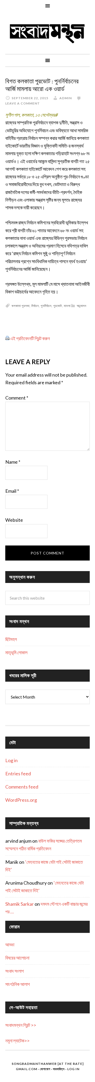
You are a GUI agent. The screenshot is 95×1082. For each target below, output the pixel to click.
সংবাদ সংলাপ (14, 971)
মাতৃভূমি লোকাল (16, 652)
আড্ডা (9, 944)
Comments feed (21, 787)
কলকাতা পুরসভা (21, 306)
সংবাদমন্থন (47, 32)
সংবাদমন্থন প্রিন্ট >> (20, 1025)
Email (12, 491)
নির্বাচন (35, 306)
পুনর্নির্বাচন (46, 306)
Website (14, 520)
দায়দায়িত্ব (59, 1069)
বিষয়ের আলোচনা (17, 958)
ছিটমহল (11, 639)
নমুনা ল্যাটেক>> (17, 1040)
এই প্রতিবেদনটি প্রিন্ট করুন (30, 338)
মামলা (67, 306)
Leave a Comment (22, 103)
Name (12, 462)
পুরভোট (57, 306)
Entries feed (18, 773)
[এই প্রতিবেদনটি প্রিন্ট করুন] (7, 338)
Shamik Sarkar (19, 904)
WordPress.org (21, 800)
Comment (16, 398)
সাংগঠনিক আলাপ (17, 984)
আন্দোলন (81, 306)
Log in (11, 760)
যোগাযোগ (45, 1069)
